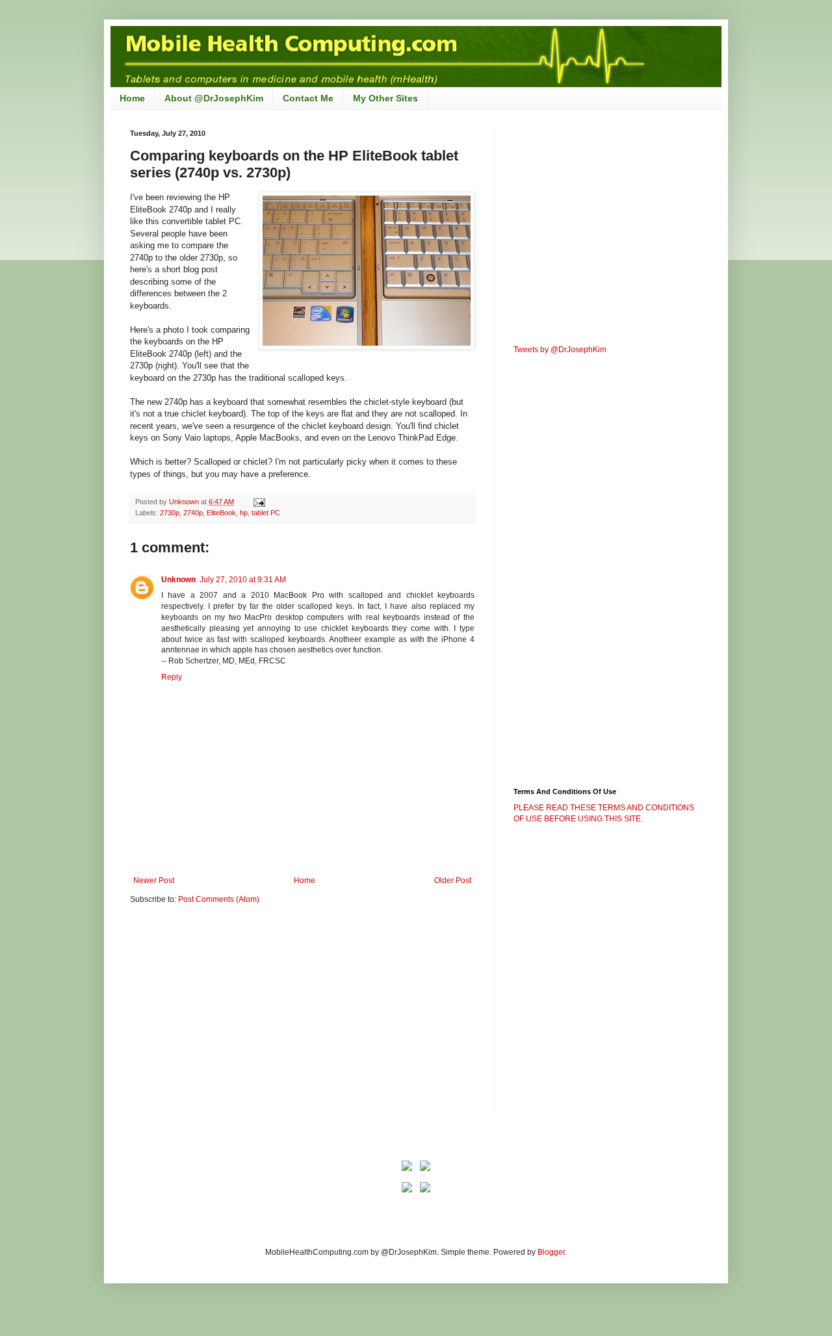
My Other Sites (385, 98)
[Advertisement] (239, 1015)
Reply (171, 677)
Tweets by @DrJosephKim (560, 349)
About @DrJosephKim (213, 98)
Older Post (452, 880)
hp (244, 513)
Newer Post (153, 880)
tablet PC (266, 513)
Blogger (551, 1252)
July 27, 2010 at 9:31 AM (243, 579)
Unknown (178, 579)
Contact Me (308, 98)
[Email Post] (258, 502)
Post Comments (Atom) (218, 899)
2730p (169, 513)
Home (132, 98)
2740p (193, 513)
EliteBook (221, 513)
